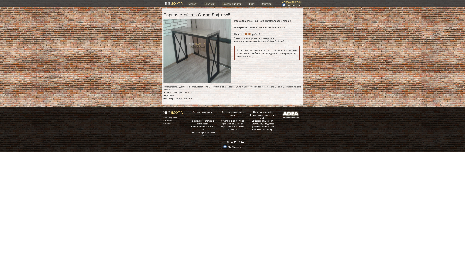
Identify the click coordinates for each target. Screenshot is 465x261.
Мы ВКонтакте (293, 5)
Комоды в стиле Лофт (262, 129)
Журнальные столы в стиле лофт (263, 116)
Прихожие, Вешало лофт (263, 126)
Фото (251, 4)
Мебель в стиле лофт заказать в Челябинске (173, 4)
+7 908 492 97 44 (291, 2)
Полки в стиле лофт (262, 111)
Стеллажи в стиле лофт (232, 120)
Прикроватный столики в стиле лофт (202, 122)
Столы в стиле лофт (202, 111)
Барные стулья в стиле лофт (232, 113)
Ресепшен (232, 129)
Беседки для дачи (232, 4)
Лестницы (210, 4)
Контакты (267, 4)
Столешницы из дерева (263, 123)
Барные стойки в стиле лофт (202, 128)
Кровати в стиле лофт (232, 123)
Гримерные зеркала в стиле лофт (202, 134)
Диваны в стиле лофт (262, 120)
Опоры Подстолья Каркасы (232, 126)
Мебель (193, 4)
